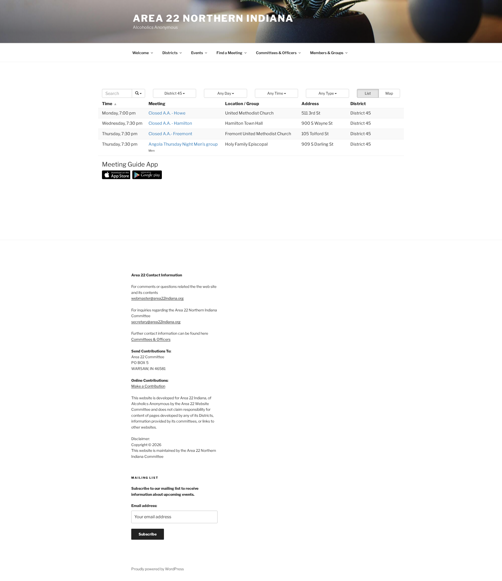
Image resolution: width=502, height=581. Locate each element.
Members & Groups (326, 52)
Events (197, 52)
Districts (170, 52)
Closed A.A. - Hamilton (170, 123)
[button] (174, 93)
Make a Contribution (148, 386)
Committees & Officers (276, 52)
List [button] (368, 93)
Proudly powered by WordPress (157, 569)
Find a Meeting (229, 52)
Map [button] (389, 93)
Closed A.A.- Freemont (170, 133)
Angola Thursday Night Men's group (183, 144)
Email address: (144, 505)
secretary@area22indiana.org (155, 322)
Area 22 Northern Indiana (213, 18)
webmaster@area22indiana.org (157, 298)
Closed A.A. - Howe (167, 113)
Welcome (140, 52)
